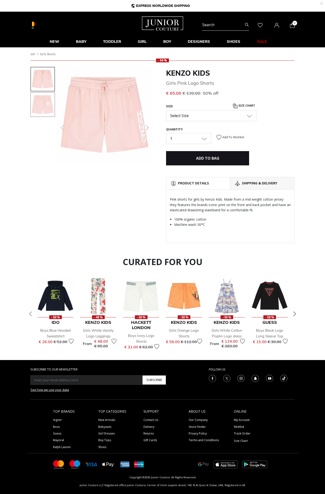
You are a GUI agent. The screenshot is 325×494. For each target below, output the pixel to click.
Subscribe (154, 380)
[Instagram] (241, 377)
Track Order (242, 433)
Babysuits (104, 427)
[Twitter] (226, 377)
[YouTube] (269, 377)
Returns (148, 433)
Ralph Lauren (62, 447)
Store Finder (197, 427)
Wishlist (239, 427)
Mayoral (58, 440)
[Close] (321, 3)
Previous (30, 313)
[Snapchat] (255, 377)
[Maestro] (75, 464)
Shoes (102, 447)
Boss (56, 427)
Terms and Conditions (204, 440)
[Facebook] (212, 377)
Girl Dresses (106, 433)
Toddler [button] (112, 41)
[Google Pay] (203, 464)
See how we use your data (49, 390)
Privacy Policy (198, 433)
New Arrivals (106, 420)
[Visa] (91, 464)
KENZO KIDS (188, 73)
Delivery (148, 427)
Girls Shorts (47, 54)
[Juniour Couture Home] (162, 23)
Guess (57, 433)
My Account (242, 420)
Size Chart (246, 106)
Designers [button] (199, 41)
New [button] (54, 41)
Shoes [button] (233, 41)
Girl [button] (142, 41)
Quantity (174, 129)
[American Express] (124, 464)
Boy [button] (167, 41)
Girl (32, 54)
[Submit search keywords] (247, 25)
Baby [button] (81, 41)
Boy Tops (104, 440)
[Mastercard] (58, 464)
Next (294, 313)
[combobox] (225, 25)
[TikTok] (283, 377)
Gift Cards (150, 440)
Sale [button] (262, 41)
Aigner (57, 420)
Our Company (198, 420)
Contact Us (150, 420)
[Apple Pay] (108, 464)
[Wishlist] (71, 341)
